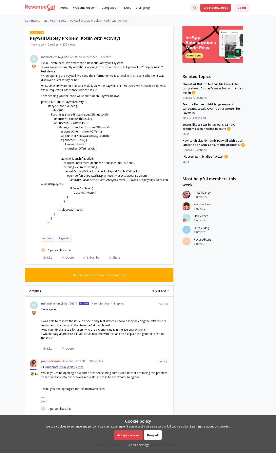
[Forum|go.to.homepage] (40, 7)
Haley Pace (201, 216)
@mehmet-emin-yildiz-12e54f (64, 367)
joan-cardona (51, 361)
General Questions (194, 98)
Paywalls (64, 238)
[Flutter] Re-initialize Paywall (202, 156)
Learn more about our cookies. (210, 426)
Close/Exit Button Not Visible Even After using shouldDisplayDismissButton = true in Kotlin (213, 88)
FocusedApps (202, 239)
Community (32, 20)
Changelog (143, 8)
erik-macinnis (202, 204)
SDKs (62, 20)
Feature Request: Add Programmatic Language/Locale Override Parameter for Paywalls (211, 108)
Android (48, 238)
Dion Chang (201, 228)
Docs (127, 8)
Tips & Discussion (194, 118)
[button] (215, 8)
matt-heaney (202, 192)
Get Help (49, 20)
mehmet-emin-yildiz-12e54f (59, 57)
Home (64, 8)
